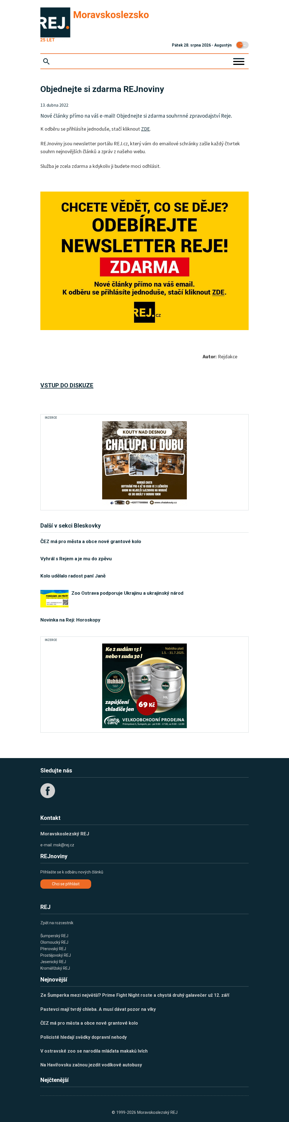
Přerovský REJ (53, 949)
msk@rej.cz (63, 845)
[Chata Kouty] (144, 463)
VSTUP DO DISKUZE (66, 385)
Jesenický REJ (53, 961)
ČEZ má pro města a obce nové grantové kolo (89, 1023)
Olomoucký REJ (54, 942)
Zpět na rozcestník (56, 923)
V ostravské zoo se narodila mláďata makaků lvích (94, 1051)
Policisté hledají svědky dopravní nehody (83, 1037)
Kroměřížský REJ (55, 968)
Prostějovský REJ (55, 955)
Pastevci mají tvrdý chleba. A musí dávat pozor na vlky (98, 1009)
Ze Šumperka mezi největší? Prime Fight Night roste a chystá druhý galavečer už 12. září (134, 995)
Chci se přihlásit (66, 884)
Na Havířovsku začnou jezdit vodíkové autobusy (91, 1065)
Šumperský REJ (54, 936)
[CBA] (144, 686)
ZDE (145, 129)
